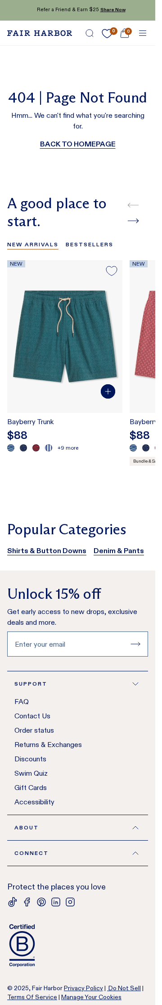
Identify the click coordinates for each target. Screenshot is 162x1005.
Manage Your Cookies (91, 997)
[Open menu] (142, 33)
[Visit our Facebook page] (27, 902)
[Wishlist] (107, 34)
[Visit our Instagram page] (70, 902)
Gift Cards (30, 787)
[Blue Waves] (10, 447)
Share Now (109, 10)
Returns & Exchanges (48, 744)
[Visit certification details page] (77, 945)
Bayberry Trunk (30, 421)
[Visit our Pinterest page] (41, 902)
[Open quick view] (108, 391)
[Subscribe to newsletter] (135, 644)
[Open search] (89, 33)
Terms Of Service (32, 997)
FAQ (21, 701)
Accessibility (34, 802)
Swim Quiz (31, 773)
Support (30, 683)
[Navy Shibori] (23, 447)
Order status (34, 730)
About (26, 827)
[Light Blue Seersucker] (48, 447)
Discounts (30, 759)
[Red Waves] (36, 447)
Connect (31, 853)
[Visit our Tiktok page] (12, 902)
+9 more (68, 447)
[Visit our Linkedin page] (55, 902)
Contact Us (32, 716)
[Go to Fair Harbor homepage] (39, 33)
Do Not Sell (124, 988)
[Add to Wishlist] (111, 271)
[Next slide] (133, 221)
